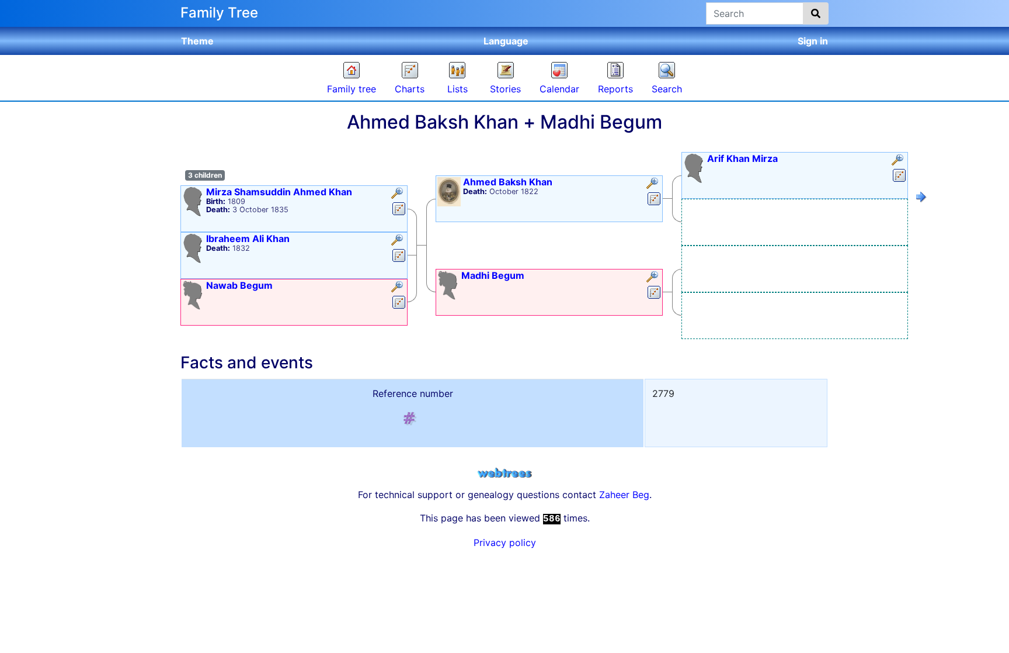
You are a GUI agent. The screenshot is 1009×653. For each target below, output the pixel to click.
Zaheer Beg (624, 494)
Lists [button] (457, 89)
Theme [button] (197, 41)
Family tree (351, 89)
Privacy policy (505, 542)
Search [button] (667, 89)
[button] (398, 194)
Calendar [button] (559, 89)
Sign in (813, 41)
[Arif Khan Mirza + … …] (921, 198)
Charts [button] (410, 89)
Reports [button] (615, 89)
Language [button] (505, 41)
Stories (505, 89)
